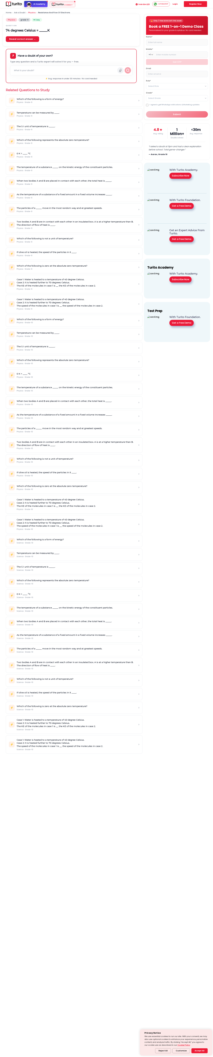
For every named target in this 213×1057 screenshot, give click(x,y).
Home (8, 12)
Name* (149, 36)
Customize (181, 1050)
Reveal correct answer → (22, 39)
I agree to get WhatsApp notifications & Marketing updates (174, 104)
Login (175, 4)
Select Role (153, 86)
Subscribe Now (180, 175)
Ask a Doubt (20, 12)
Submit (177, 114)
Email (148, 68)
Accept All (199, 1050)
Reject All (163, 1050)
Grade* (149, 92)
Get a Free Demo (181, 205)
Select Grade (154, 98)
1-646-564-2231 (144, 4)
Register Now (195, 4)
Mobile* (149, 49)
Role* (148, 80)
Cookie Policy (184, 1045)
